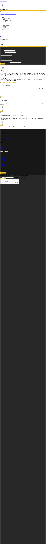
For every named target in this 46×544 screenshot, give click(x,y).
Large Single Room (6, 21)
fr (0, 37)
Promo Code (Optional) (5, 62)
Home (3, 17)
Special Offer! (5, 26)
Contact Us (4, 31)
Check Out (2, 52)
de (2, 3)
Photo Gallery (4, 27)
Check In (2, 50)
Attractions (4, 29)
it (0, 38)
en (2, 4)
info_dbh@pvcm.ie (7, 139)
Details (1, 96)
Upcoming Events (6, 18)
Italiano (3, 149)
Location (3, 30)
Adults (1, 53)
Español (3, 147)
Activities (3, 28)
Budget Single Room (7, 20)
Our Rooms (4, 19)
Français (3, 148)
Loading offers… (6, 25)
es (2, 5)
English (3, 146)
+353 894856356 (3, 1)
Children (2, 58)
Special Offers (4, 24)
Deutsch (3, 145)
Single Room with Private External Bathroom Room (13, 22)
